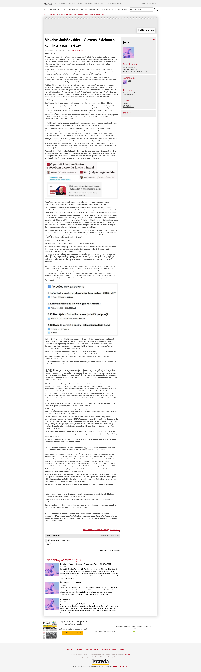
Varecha (90, 3)
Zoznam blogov (108, 9)
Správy (57, 3)
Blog (45, 9)
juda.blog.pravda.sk (128, 44)
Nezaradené (79, 51)
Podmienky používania (108, 649)
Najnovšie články (55, 9)
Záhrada (97, 3)
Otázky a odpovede (91, 649)
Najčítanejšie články (70, 9)
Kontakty (70, 649)
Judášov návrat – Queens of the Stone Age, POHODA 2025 (101, 530)
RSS (153, 39)
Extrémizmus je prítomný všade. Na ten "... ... (60, 540)
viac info (127, 655)
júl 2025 (125, 103)
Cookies (121, 649)
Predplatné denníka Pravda (72, 633)
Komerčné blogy (121, 9)
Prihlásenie (152, 3)
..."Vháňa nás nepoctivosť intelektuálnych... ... (60, 545)
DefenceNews (116, 3)
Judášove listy (53, 15)
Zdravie (79, 3)
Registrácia (144, 3)
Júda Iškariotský (128, 93)
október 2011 (127, 105)
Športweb (64, 3)
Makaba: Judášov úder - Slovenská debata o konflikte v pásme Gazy (82, 15)
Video (109, 3)
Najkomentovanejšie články (90, 9)
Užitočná (103, 3)
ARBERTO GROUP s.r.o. (119, 666)
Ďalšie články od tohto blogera (63, 560)
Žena (85, 3)
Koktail (74, 3)
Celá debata (104, 550)
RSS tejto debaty (114, 550)
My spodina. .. (66, 599)
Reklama (79, 649)
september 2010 (128, 107)
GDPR (129, 649)
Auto (69, 3)
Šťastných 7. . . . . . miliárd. (71, 583)
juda (72, 51)
